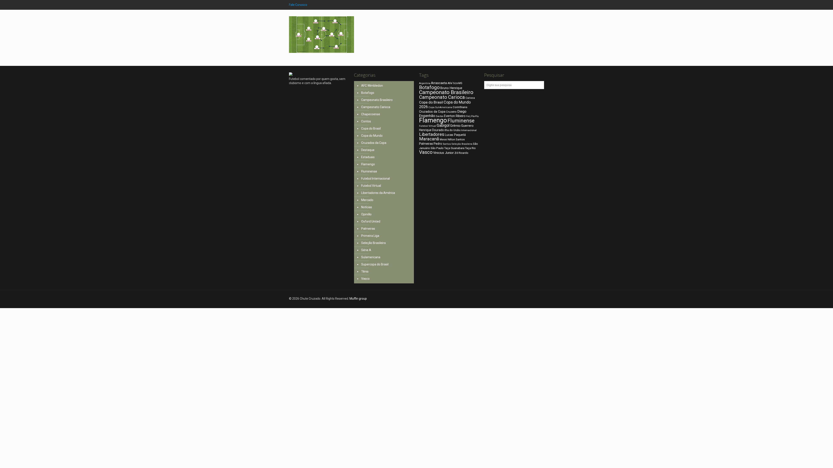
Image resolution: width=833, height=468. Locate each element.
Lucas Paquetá (455, 134)
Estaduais (368, 157)
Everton (439, 116)
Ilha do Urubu (452, 130)
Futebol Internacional (375, 178)
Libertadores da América (378, 193)
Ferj (468, 116)
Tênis (365, 271)
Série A (366, 250)
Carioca (470, 97)
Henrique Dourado (431, 130)
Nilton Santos (456, 139)
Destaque (367, 150)
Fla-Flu (475, 116)
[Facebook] (530, 5)
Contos (366, 121)
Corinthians (460, 107)
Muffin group (358, 298)
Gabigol (443, 125)
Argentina (424, 83)
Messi (443, 139)
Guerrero (467, 125)
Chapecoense (370, 114)
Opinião (366, 214)
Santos (447, 144)
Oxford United (370, 221)
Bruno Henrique (451, 88)
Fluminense (369, 171)
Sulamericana (370, 257)
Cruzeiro (451, 111)
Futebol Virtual (371, 185)
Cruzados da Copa (373, 143)
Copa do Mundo (372, 135)
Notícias (366, 207)
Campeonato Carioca (375, 107)
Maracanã (429, 138)
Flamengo (368, 164)
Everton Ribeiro (455, 116)
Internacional (469, 130)
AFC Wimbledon (372, 85)
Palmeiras (368, 228)
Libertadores (431, 134)
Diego (461, 111)
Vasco (365, 278)
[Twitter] (536, 5)
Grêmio (455, 126)
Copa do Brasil (371, 128)
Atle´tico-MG (455, 83)
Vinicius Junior (443, 153)
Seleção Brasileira (373, 243)
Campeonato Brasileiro (377, 100)
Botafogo (367, 92)
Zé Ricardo (461, 152)
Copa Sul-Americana (440, 107)
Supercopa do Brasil (375, 264)
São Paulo (437, 148)
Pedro (438, 143)
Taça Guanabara (454, 148)
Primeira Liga (370, 235)
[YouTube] (541, 5)
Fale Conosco (298, 4)
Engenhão (427, 116)
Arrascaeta (439, 83)
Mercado (367, 200)
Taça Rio (470, 148)
